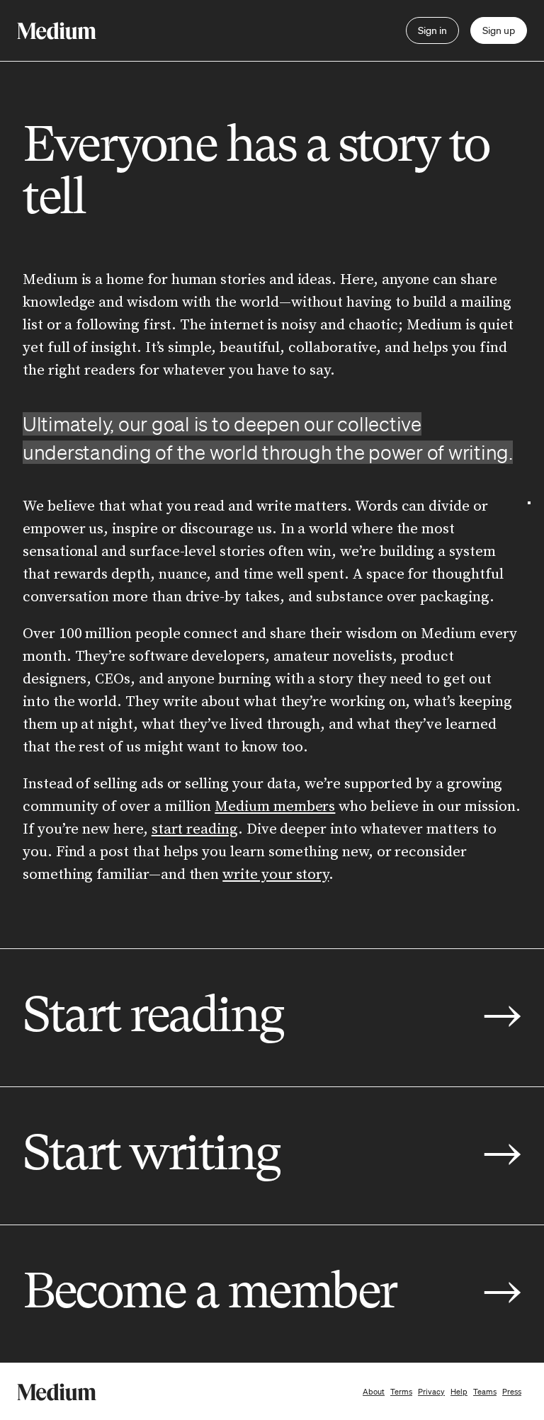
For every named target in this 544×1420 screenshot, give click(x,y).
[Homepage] (56, 31)
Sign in (432, 30)
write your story (275, 874)
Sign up (498, 30)
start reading (195, 829)
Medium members (275, 806)
